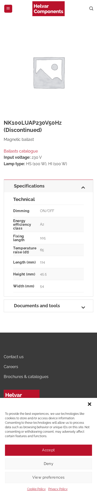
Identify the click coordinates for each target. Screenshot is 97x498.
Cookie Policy (36, 489)
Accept (48, 450)
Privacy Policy (58, 489)
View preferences (48, 477)
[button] (89, 404)
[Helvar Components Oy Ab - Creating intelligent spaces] (48, 8)
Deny (48, 463)
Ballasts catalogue (21, 151)
